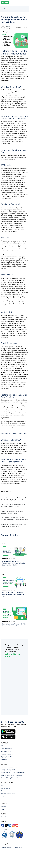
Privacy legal (5, 850)
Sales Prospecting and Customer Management (13, 772)
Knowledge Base (5, 788)
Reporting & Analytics (6, 757)
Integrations (4, 759)
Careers (3, 809)
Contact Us (4, 817)
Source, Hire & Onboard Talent (9, 767)
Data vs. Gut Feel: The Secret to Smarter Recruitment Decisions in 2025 (13, 505)
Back (5, 9)
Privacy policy (18, 847)
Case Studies (4, 791)
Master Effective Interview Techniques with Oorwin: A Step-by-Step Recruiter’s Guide (14, 499)
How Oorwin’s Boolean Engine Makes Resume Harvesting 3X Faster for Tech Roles (14, 519)
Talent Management (6, 748)
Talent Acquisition (5, 746)
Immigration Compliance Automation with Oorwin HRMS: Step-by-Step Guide (13, 525)
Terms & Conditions (7, 847)
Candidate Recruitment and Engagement (11, 775)
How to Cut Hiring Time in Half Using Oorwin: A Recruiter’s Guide (12, 512)
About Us (3, 806)
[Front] (5, 3)
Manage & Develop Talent (8, 770)
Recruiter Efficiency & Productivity (10, 778)
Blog (2, 785)
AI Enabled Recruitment (7, 754)
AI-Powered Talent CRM (7, 751)
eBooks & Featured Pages (8, 793)
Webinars (3, 799)
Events (2, 796)
